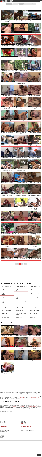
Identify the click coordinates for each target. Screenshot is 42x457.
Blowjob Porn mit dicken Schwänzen (6, 294)
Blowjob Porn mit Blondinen (35, 286)
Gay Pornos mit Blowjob (34, 297)
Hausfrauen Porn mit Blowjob (21, 301)
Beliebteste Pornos (3, 420)
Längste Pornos (3, 422)
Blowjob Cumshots (5, 289)
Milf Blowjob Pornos (5, 305)
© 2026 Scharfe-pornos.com (21, 441)
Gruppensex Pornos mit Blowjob (5, 302)
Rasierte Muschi (25, 420)
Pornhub (2, 436)
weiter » (25, 263)
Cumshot (24, 422)
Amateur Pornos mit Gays (6, 310)
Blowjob (24, 418)
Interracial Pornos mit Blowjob (35, 301)
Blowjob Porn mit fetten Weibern (20, 298)
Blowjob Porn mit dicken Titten (35, 289)
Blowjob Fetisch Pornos (6, 297)
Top (39, 455)
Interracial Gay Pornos (34, 317)
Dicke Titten (24, 421)
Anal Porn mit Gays (19, 310)
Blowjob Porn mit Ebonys (34, 293)
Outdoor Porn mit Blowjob (35, 305)
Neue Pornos (2, 421)
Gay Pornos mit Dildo (34, 313)
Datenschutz (2, 429)
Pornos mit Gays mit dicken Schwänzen (20, 314)
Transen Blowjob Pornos (34, 307)
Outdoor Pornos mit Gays (20, 320)
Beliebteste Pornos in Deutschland (27, 427)
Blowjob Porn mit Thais (20, 307)
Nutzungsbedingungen (4, 430)
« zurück (16, 263)
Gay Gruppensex (19, 317)
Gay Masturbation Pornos (6, 320)
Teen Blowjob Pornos (6, 307)
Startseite (2, 418)
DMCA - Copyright (3, 431)
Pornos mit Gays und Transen (35, 320)
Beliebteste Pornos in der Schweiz (27, 430)
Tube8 (1, 437)
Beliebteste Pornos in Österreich (27, 429)
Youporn (2, 435)
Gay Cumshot (4, 313)
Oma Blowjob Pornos (19, 305)
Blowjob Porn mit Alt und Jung (21, 286)
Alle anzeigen (24, 423)
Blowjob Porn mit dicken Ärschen (20, 290)
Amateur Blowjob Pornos (6, 286)
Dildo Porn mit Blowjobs (20, 293)
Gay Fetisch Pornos (5, 317)
